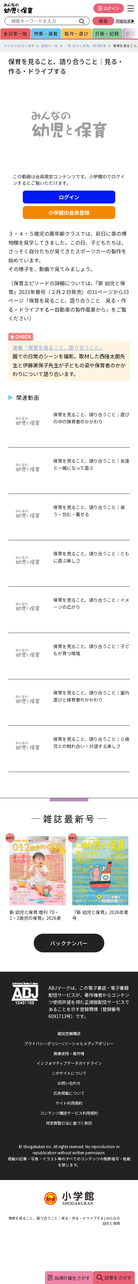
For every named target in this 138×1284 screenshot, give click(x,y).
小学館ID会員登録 (69, 212)
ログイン (111, 8)
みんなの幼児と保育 (19, 45)
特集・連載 (46, 33)
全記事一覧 (15, 33)
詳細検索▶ (125, 21)
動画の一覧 (49, 45)
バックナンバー (69, 943)
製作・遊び (76, 33)
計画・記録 (107, 33)
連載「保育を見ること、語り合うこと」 (59, 347)
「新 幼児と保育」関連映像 (86, 45)
